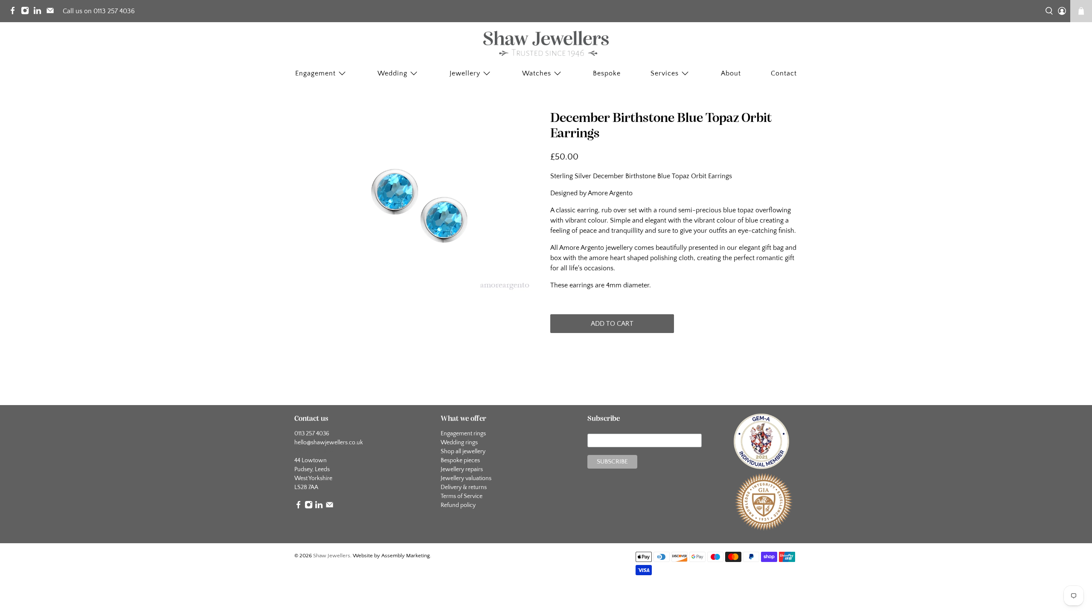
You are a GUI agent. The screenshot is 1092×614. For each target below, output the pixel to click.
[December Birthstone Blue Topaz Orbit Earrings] (418, 204)
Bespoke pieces (460, 460)
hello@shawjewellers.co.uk (328, 442)
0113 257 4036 (311, 433)
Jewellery (465, 73)
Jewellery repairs (462, 469)
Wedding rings (459, 442)
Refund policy (458, 505)
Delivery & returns (464, 487)
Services (665, 73)
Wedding (392, 73)
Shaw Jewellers (331, 556)
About (731, 73)
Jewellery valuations (466, 478)
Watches (536, 73)
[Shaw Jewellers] (546, 44)
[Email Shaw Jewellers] (52, 12)
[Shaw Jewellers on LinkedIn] (39, 12)
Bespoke (607, 73)
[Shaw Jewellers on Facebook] (15, 12)
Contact (784, 73)
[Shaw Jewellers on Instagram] (27, 12)
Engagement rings (463, 433)
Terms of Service (461, 496)
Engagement (315, 73)
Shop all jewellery (463, 451)
